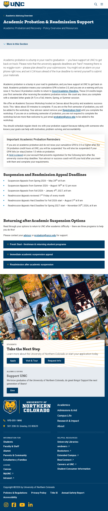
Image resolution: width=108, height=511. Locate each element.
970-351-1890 (14, 420)
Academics (63, 404)
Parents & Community (15, 455)
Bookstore (63, 451)
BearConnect (64, 459)
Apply (13, 360)
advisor (27, 235)
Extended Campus (66, 455)
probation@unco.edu (64, 117)
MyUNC (7, 473)
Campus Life (64, 415)
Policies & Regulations (15, 492)
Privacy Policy (38, 492)
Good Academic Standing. (65, 91)
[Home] (13, 4)
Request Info (54, 360)
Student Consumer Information (73, 468)
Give (12, 390)
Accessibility (10, 497)
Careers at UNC (65, 464)
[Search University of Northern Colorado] (96, 4)
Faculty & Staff (11, 446)
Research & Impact (68, 420)
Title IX (54, 492)
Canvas (7, 469)
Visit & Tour (32, 360)
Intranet (7, 478)
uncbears (62, 446)
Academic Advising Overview (19, 16)
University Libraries (67, 442)
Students (8, 442)
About (60, 426)
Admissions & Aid (67, 410)
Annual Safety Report (73, 492)
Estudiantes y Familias (15, 459)
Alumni (7, 451)
